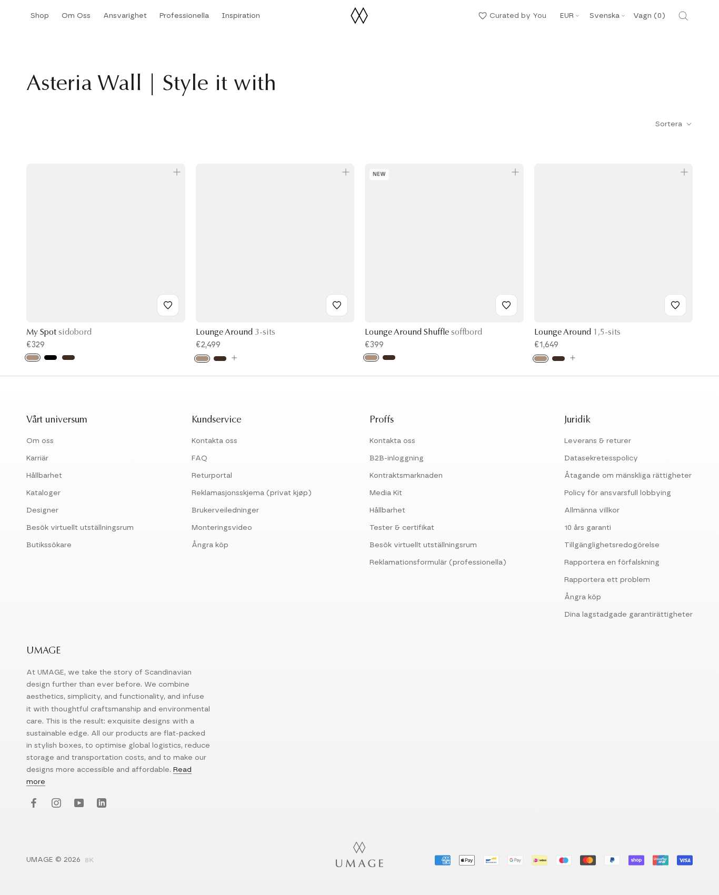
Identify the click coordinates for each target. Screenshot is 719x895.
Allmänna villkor (592, 510)
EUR (567, 15)
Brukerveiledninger (225, 510)
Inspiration (241, 18)
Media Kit (386, 493)
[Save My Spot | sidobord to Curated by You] (168, 305)
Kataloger (43, 493)
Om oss (40, 441)
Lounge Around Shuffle (423, 332)
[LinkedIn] (100, 804)
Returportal (212, 475)
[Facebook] (32, 804)
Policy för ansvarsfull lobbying (617, 493)
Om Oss (76, 18)
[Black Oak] (50, 357)
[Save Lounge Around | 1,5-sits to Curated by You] (675, 305)
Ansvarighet (125, 18)
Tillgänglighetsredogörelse (612, 545)
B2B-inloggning (397, 458)
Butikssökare (49, 545)
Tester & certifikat (402, 527)
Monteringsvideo (222, 527)
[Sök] (683, 15)
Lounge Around (235, 332)
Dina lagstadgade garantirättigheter (628, 614)
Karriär (37, 458)
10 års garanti (587, 527)
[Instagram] (55, 804)
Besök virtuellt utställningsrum (80, 527)
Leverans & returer (597, 441)
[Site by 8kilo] (89, 861)
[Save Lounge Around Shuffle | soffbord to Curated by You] (506, 305)
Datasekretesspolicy (601, 458)
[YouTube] (78, 804)
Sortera (669, 124)
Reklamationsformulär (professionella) (438, 562)
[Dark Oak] (68, 357)
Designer (42, 510)
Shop (40, 18)
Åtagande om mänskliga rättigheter (628, 475)
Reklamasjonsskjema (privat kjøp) (252, 493)
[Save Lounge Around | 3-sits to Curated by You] (337, 305)
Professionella (184, 18)
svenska (605, 15)
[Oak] (32, 357)
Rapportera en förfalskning (612, 562)
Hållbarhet (44, 475)
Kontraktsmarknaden (406, 475)
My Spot (59, 332)
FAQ (199, 458)
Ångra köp (210, 545)
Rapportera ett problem (607, 580)
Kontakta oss (214, 441)
